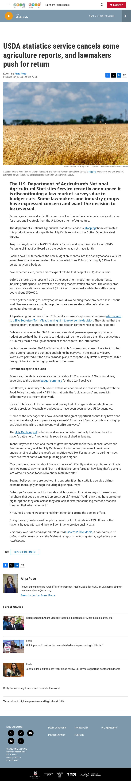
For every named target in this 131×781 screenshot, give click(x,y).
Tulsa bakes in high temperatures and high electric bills (33, 701)
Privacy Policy (81, 728)
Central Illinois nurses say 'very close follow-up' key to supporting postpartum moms (73, 668)
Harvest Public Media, (79, 532)
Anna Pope (20, 73)
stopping (92, 171)
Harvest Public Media (25, 552)
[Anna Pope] (10, 583)
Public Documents (57, 728)
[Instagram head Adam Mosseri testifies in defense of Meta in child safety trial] (13, 623)
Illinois (29, 640)
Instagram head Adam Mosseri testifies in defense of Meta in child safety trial (69, 617)
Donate (118, 5)
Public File (80, 735)
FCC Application (109, 728)
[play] (8, 16)
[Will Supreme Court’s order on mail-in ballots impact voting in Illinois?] (13, 646)
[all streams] (126, 16)
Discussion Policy (56, 735)
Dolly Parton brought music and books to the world (31, 688)
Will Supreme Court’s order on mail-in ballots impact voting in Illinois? (64, 645)
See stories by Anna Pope (38, 595)
